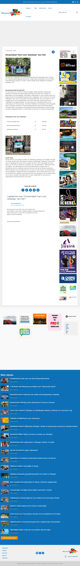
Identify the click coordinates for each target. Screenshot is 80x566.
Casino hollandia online (67, 328)
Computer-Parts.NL (58, 563)
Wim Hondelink (16, 203)
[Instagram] (77, 2)
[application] (31, 8)
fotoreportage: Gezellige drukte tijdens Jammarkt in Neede (31, 490)
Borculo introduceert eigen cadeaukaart (24, 450)
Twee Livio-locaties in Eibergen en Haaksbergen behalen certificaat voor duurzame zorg (41, 410)
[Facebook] (73, 2)
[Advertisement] (40, 35)
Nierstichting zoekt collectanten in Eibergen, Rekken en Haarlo (32, 442)
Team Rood (49, 563)
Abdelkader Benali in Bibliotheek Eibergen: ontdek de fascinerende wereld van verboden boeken (44, 426)
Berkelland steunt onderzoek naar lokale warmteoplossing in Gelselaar (34, 394)
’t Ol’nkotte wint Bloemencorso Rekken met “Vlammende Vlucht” (33, 386)
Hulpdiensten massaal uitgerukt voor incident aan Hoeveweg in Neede (34, 498)
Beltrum (4, 558)
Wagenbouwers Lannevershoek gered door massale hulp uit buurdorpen (35, 522)
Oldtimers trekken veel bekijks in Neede (24, 466)
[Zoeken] (77, 12)
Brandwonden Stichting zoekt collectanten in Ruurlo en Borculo (32, 402)
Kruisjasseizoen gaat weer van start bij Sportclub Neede (29, 378)
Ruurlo (4, 555)
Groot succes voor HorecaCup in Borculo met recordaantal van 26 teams (35, 514)
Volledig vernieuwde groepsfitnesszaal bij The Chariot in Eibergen (33, 474)
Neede (4, 550)
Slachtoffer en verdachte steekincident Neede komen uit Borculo (33, 458)
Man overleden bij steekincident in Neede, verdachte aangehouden (33, 482)
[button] (53, 51)
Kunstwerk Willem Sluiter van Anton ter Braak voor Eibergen (31, 434)
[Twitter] (75, 2)
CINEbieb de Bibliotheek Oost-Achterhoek (25, 418)
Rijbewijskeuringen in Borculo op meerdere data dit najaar (30, 530)
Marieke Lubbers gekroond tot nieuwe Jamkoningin (28, 506)
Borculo (4, 553)
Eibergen (5, 548)
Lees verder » (14, 381)
